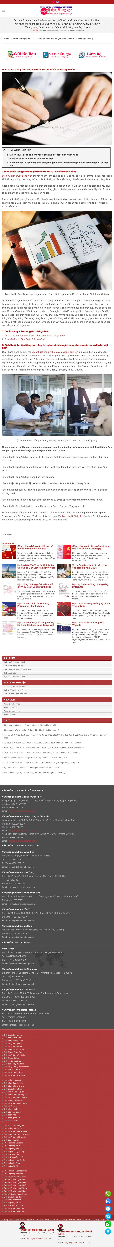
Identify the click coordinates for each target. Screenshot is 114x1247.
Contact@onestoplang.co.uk (21, 963)
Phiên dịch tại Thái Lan (13, 1174)
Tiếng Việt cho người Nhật (15, 1185)
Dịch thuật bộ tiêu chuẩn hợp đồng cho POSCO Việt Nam (34, 335)
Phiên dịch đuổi (10, 714)
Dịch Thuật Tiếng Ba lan (14, 1092)
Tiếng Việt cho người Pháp (15, 1194)
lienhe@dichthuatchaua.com (21, 867)
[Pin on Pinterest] (61, 540)
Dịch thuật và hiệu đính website (17, 669)
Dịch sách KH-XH (11, 1120)
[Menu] (3, 10)
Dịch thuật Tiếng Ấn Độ (14, 1072)
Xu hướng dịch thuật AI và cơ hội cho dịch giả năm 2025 (89, 566)
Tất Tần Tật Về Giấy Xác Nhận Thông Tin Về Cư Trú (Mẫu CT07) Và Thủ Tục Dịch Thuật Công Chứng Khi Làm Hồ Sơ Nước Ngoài (55, 736)
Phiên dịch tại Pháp (12, 1163)
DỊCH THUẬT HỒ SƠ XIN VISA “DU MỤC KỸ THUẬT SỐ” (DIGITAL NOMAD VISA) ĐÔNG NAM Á (43, 748)
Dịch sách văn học (11, 1109)
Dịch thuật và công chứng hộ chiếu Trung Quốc (91, 604)
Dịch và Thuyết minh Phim (15, 690)
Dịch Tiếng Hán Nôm (13, 1128)
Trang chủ (8, 1219)
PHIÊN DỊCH (9, 700)
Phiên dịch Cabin (11, 707)
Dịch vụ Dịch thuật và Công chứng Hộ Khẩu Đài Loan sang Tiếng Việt (35, 623)
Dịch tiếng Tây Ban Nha (14, 1064)
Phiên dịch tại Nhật (12, 1166)
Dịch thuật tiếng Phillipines (15, 1131)
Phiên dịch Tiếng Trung (14, 1151)
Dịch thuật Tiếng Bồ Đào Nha (16, 1066)
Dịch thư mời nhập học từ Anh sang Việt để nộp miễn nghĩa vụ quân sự (34, 772)
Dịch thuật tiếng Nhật (13, 1046)
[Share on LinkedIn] (64, 540)
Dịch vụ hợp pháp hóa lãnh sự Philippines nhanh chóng (33, 604)
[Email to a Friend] (58, 540)
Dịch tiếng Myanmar (12, 1199)
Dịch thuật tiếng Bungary (14, 1211)
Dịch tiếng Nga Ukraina (14, 1049)
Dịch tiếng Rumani (11, 1140)
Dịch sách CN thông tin (14, 1125)
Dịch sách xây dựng (12, 1112)
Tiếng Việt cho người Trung (15, 1188)
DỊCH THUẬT (9, 658)
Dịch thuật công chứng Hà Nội (29, 1219)
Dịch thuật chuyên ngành (14, 662)
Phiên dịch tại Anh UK (13, 1148)
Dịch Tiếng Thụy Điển (13, 1080)
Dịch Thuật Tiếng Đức (13, 1052)
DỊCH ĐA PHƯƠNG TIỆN (14, 682)
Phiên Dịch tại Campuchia (15, 1176)
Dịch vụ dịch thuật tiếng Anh (17, 175)
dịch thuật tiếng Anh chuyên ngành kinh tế (54, 352)
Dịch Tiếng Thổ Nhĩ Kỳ (13, 1100)
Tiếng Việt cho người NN (14, 1179)
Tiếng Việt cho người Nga (15, 1191)
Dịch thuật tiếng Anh (13, 1035)
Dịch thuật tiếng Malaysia (15, 1137)
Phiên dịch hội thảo (12, 704)
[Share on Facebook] (52, 540)
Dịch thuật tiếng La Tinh (14, 1208)
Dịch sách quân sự (12, 1118)
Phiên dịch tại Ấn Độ (12, 1202)
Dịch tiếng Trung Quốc (13, 1041)
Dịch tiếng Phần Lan (12, 1038)
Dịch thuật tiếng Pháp (13, 1043)
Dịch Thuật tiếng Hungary (15, 1094)
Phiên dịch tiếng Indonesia (15, 1171)
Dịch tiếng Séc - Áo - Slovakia (16, 1134)
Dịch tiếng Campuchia (13, 1083)
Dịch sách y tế (10, 1115)
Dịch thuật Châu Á (71, 516)
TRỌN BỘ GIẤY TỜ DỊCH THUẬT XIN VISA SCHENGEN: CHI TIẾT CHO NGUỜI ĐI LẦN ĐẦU (41, 753)
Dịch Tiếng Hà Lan (11, 1058)
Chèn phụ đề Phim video (14, 686)
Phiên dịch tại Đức (11, 1154)
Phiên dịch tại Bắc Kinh (13, 1205)
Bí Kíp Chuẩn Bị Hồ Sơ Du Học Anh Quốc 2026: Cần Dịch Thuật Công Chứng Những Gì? (41, 762)
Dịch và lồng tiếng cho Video (16, 694)
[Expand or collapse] (8, 150)
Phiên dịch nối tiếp (12, 711)
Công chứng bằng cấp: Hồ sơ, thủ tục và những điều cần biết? (35, 547)
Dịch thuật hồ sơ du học (14, 1197)
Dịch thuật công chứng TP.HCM (60, 1219)
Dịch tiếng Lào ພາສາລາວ (14, 1086)
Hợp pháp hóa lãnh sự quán (16, 676)
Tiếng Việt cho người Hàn (15, 1182)
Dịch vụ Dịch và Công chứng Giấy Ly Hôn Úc (90, 585)
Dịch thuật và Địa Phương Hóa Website (88, 623)
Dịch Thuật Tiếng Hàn (13, 1069)
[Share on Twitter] (55, 540)
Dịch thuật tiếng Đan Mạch (15, 1097)
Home (7, 38)
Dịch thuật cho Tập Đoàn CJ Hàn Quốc (25, 339)
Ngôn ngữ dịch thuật (22, 38)
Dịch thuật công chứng (13, 666)
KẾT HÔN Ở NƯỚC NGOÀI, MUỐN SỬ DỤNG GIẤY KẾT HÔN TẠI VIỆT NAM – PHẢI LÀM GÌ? (42, 743)
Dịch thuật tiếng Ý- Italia (14, 1055)
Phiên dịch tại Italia (12, 1146)
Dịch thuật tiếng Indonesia (15, 1103)
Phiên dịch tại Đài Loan (13, 1143)
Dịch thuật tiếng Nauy (13, 1089)
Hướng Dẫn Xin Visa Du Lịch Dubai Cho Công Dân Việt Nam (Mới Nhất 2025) (36, 568)
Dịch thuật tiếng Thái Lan (14, 1075)
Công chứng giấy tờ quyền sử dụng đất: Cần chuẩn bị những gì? (91, 547)
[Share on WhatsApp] (49, 540)
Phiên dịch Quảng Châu (14, 1157)
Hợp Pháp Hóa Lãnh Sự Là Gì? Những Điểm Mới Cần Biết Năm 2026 (32, 767)
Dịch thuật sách (10, 673)
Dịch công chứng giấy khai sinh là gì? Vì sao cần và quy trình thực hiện (35, 587)
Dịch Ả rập (9, 1061)
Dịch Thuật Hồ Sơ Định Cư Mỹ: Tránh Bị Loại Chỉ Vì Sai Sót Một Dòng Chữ (35, 757)
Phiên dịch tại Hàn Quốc (14, 1160)
